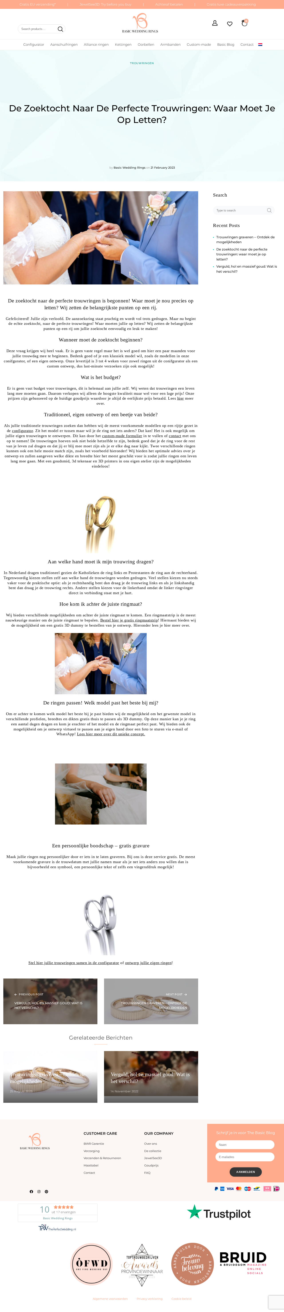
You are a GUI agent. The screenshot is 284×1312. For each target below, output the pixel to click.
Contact (247, 44)
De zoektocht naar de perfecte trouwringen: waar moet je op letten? (241, 254)
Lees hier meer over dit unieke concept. (111, 734)
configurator (22, 430)
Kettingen (123, 44)
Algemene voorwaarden (110, 1298)
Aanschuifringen (64, 44)
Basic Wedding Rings (130, 167)
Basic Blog (225, 44)
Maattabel (91, 1165)
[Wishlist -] (229, 24)
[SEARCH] (269, 210)
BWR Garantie (94, 1143)
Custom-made (199, 44)
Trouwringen (142, 63)
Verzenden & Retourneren (102, 1158)
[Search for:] (239, 210)
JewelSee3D (153, 1158)
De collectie (152, 1151)
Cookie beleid (181, 1298)
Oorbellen (146, 44)
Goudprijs (151, 1165)
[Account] (214, 24)
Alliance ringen (96, 44)
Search (59, 29)
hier (180, 398)
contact (175, 436)
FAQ (147, 1172)
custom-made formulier (122, 436)
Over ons (150, 1143)
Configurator (33, 44)
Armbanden (170, 44)
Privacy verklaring (150, 1298)
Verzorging (92, 1151)
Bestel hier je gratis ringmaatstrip (129, 620)
